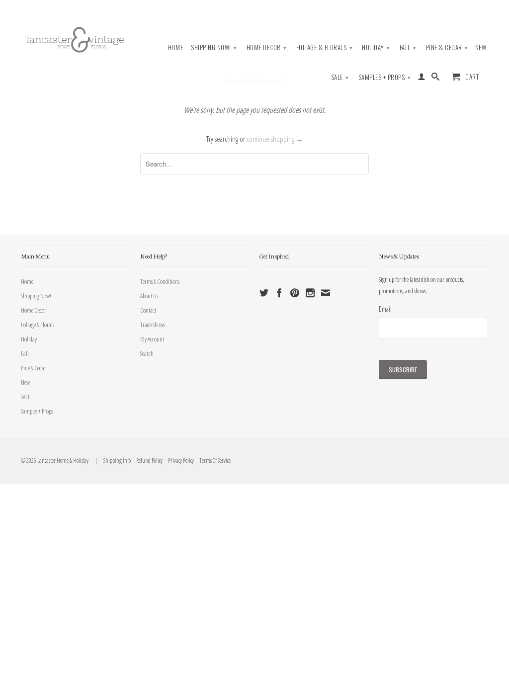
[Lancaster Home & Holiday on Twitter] (263, 292)
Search (147, 353)
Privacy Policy (179, 460)
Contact (148, 310)
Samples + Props (384, 77)
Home (175, 47)
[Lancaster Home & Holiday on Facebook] (279, 292)
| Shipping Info (112, 460)
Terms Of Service (213, 460)
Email (385, 309)
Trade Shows (152, 324)
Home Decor (267, 47)
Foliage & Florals (324, 47)
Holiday (376, 47)
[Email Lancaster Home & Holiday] (325, 292)
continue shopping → (275, 139)
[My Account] (422, 79)
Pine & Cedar (447, 47)
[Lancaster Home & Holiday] (75, 38)
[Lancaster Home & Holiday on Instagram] (310, 292)
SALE (340, 77)
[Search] (435, 79)
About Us (149, 295)
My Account (152, 339)
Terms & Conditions (159, 281)
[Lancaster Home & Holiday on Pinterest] (294, 292)
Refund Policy (147, 460)
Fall (408, 47)
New (481, 47)
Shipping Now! (214, 47)
